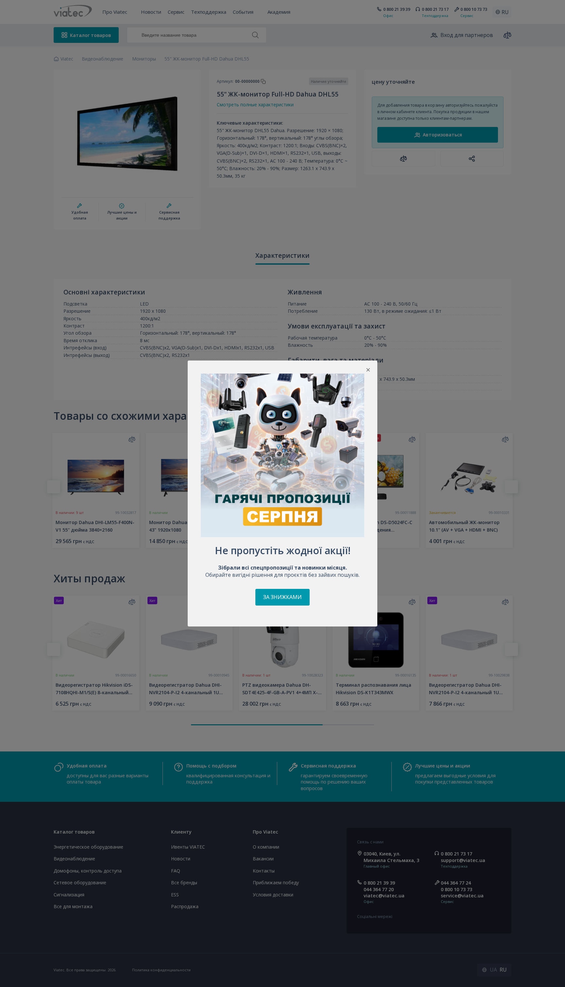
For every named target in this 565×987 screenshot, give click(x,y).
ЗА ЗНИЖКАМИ (282, 597)
